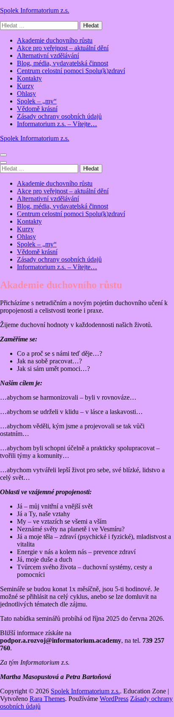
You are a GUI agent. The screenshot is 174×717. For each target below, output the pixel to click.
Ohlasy (26, 93)
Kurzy (25, 85)
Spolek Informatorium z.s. (34, 10)
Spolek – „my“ (37, 101)
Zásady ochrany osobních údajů (59, 116)
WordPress (114, 698)
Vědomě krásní (37, 108)
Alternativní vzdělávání (48, 55)
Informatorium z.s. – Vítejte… (57, 123)
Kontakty (29, 78)
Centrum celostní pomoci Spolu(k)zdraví (71, 70)
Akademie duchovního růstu (54, 40)
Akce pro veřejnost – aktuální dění (63, 47)
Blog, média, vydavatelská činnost (62, 63)
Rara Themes (47, 698)
